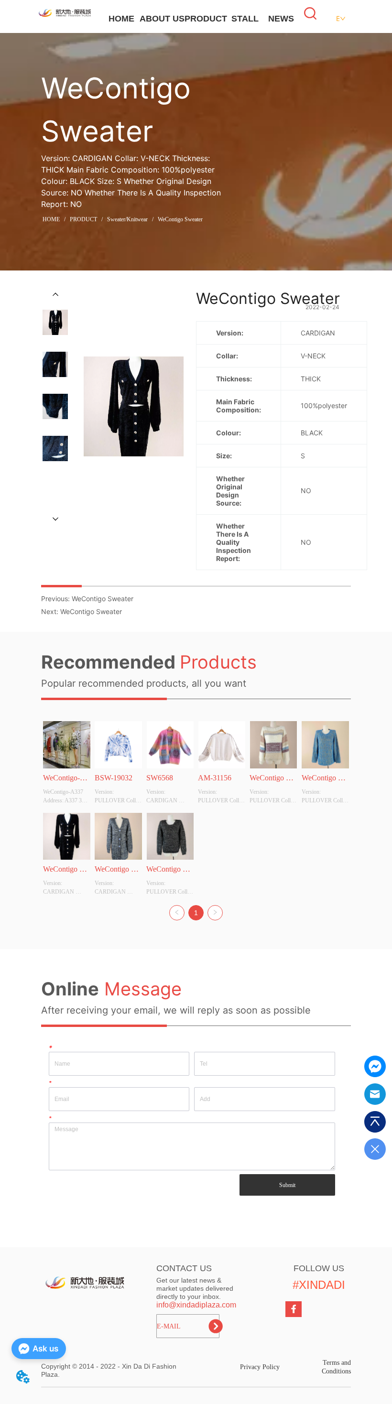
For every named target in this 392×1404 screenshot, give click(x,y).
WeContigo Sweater (180, 219)
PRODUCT (206, 18)
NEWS (281, 18)
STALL (245, 18)
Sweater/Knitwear (127, 219)
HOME (121, 18)
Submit (287, 1185)
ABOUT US (162, 18)
